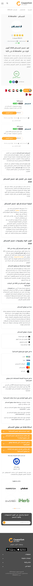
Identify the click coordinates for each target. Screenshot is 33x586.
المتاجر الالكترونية (18, 257)
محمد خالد (16, 467)
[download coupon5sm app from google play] (11, 549)
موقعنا (17, 210)
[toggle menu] (7, 3)
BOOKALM (13, 113)
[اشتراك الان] (4, 522)
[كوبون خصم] (24, 3)
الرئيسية (30, 10)
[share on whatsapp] (10, 82)
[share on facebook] (13, 82)
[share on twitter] (16, 82)
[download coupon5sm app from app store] (21, 549)
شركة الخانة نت (8, 573)
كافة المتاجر (22, 10)
